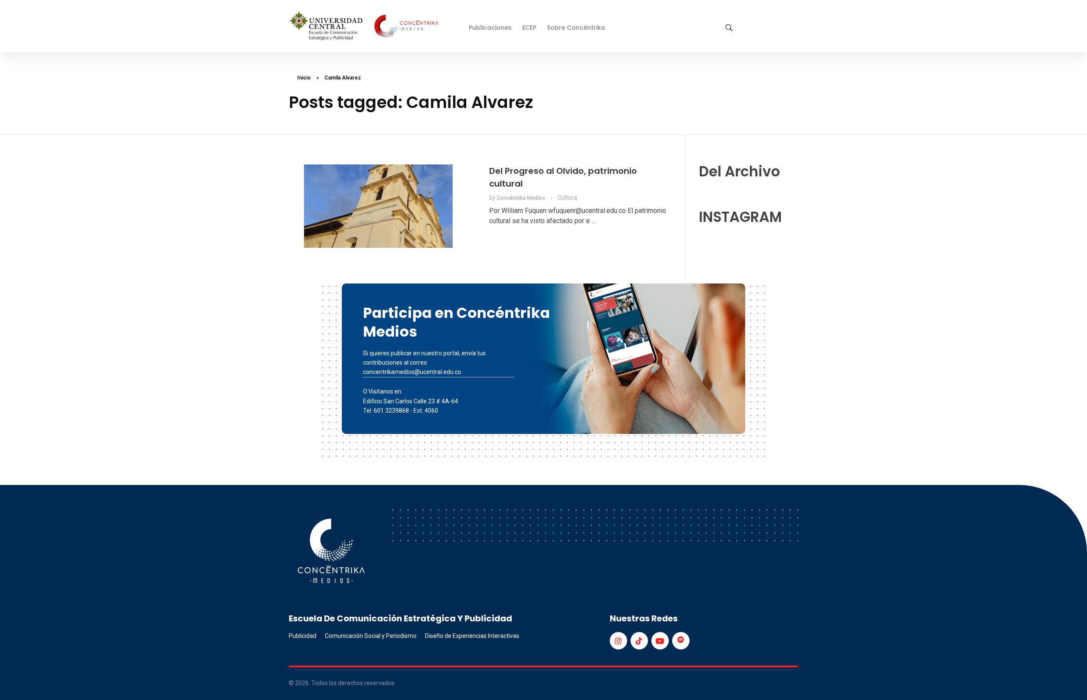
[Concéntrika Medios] (365, 27)
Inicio (304, 78)
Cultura (567, 197)
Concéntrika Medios (521, 198)
